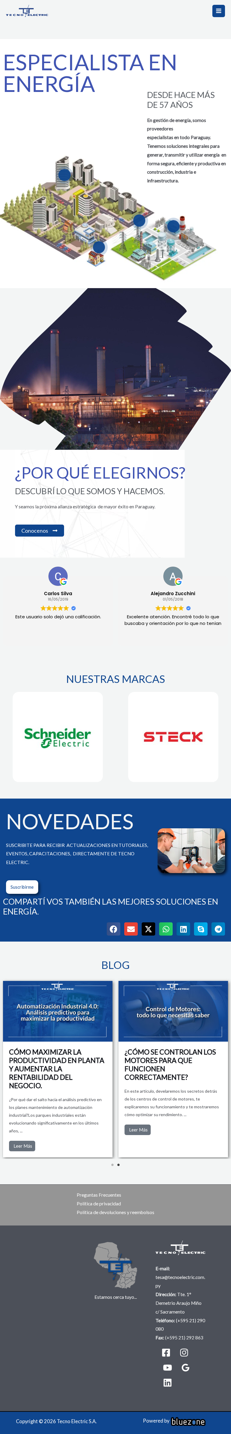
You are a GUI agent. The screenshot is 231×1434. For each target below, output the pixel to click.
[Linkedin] (167, 1382)
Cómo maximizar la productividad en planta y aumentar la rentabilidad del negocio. (56, 1069)
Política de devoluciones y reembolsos (115, 1212)
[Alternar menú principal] (218, 11)
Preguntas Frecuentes (99, 1195)
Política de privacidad (99, 1203)
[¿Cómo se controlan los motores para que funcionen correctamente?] (173, 1011)
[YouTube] (167, 1367)
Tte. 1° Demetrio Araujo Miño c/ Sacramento (179, 1303)
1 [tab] (112, 1165)
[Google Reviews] (185, 1367)
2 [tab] (119, 1165)
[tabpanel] (173, 1069)
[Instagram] (184, 1352)
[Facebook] (166, 1352)
